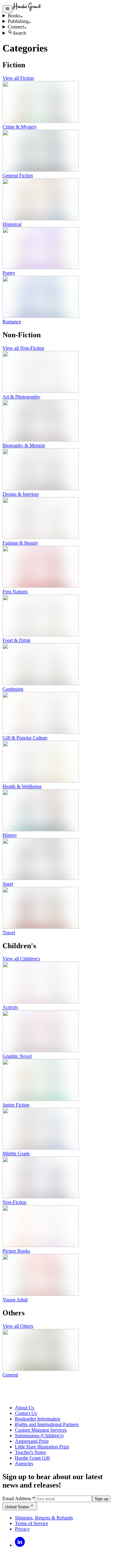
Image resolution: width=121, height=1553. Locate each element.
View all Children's (21, 958)
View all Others (17, 1326)
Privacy (22, 1529)
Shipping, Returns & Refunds (44, 1517)
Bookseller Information (37, 1418)
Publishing (18, 21)
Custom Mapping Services (41, 1430)
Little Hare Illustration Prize (42, 1446)
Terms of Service (31, 1523)
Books (14, 15)
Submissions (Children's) (39, 1435)
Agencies (24, 1463)
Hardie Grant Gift (32, 1458)
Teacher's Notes (30, 1452)
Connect (16, 26)
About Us (24, 1407)
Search (19, 33)
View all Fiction (18, 78)
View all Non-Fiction (23, 348)
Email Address (18, 1498)
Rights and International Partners (47, 1424)
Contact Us (26, 1413)
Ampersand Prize (32, 1441)
